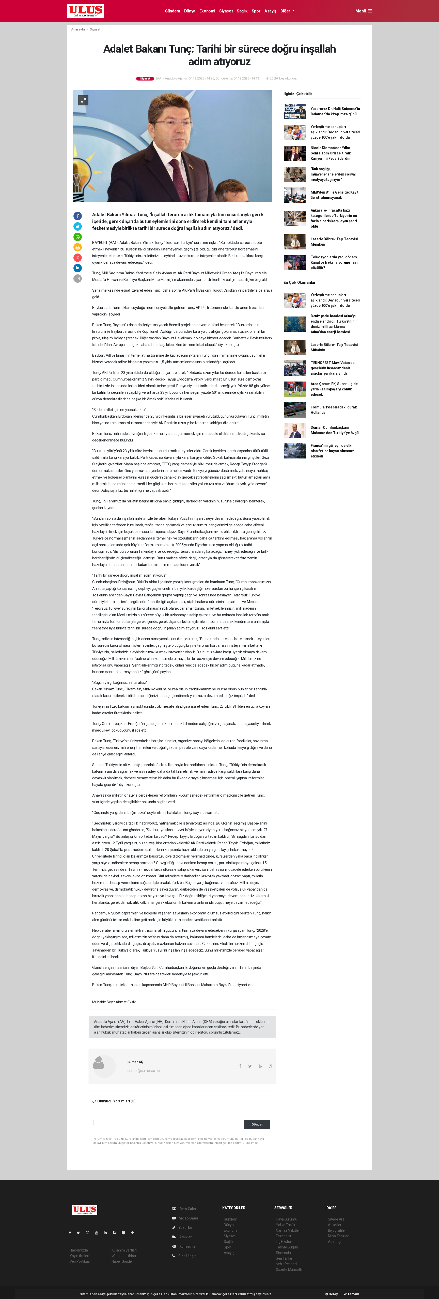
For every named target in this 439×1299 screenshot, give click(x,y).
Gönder (257, 1124)
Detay (333, 1294)
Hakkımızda (79, 1250)
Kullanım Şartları (124, 1250)
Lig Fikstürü (284, 1242)
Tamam (353, 1294)
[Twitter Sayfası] (80, 1233)
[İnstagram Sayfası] (89, 1233)
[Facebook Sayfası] (72, 1233)
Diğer (285, 11)
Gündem (172, 11)
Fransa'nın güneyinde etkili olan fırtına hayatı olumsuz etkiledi (332, 450)
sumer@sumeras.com (145, 1071)
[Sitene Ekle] (134, 1233)
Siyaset (226, 11)
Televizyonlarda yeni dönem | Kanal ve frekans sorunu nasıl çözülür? (334, 262)
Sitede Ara (336, 1219)
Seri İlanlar (284, 1258)
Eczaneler (283, 1236)
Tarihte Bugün (287, 1247)
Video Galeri (188, 1218)
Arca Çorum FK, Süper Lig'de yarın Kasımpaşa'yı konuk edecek (334, 389)
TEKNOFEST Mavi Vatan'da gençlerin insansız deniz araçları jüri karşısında (333, 368)
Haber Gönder (122, 1261)
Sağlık (242, 11)
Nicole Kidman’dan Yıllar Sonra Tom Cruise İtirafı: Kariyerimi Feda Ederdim (331, 153)
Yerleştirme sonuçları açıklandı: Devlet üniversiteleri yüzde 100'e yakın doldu (335, 132)
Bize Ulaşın (187, 1256)
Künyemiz (187, 1246)
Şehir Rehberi (286, 1264)
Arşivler (185, 1237)
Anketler (334, 1225)
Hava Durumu (286, 1219)
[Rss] (116, 1233)
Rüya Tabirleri (338, 1236)
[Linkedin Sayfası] (107, 1233)
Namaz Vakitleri (288, 1230)
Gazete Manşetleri (290, 1270)
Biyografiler (337, 1230)
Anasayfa (78, 29)
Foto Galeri (188, 1209)
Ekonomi (207, 11)
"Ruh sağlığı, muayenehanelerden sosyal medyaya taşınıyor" (333, 174)
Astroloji (334, 1242)
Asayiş (270, 11)
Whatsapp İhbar (124, 1256)
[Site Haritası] (125, 1233)
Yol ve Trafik (285, 1225)
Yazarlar (185, 1228)
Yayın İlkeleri (79, 1256)
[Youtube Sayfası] (98, 1233)
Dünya (189, 11)
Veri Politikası (80, 1261)
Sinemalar (284, 1253)
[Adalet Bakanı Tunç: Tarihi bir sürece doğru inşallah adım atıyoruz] (172, 146)
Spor (256, 11)
